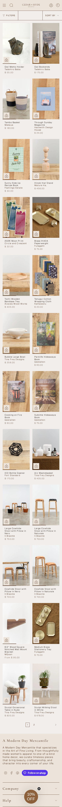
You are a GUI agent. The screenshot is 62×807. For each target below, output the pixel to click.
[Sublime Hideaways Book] (46, 391)
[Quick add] (6, 115)
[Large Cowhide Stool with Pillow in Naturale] (46, 505)
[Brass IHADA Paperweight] (46, 217)
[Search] (11, 5)
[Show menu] (4, 5)
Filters (10, 15)
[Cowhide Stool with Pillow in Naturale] (46, 565)
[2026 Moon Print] (16, 217)
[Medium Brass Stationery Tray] (46, 623)
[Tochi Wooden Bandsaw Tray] (16, 275)
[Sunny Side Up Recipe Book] (16, 159)
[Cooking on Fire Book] (16, 391)
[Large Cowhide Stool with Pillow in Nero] (16, 505)
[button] (31, 797)
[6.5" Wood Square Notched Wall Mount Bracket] (16, 623)
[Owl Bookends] (46, 43)
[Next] (48, 724)
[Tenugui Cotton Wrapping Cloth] (46, 275)
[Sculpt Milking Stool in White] (46, 684)
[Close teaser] (39, 788)
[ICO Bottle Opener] (16, 449)
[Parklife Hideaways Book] (46, 333)
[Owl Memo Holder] (16, 43)
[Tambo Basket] (16, 99)
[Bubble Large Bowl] (16, 333)
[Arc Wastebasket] (46, 449)
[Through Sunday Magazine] (46, 99)
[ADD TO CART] (6, 60)
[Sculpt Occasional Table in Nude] (16, 684)
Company (11, 788)
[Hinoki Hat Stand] (46, 159)
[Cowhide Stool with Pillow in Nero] (16, 565)
